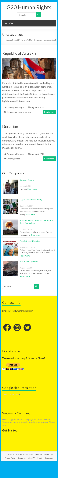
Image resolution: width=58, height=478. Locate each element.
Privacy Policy (10, 458)
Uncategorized (24, 112)
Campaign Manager (15, 107)
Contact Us (48, 458)
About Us (32, 458)
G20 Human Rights (29, 7)
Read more (49, 112)
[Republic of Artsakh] (29, 59)
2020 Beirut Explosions (29, 262)
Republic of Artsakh (19, 53)
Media (40, 458)
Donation (10, 126)
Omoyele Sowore (27, 180)
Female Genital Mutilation (30, 241)
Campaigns (12, 112)
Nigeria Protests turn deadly (31, 200)
